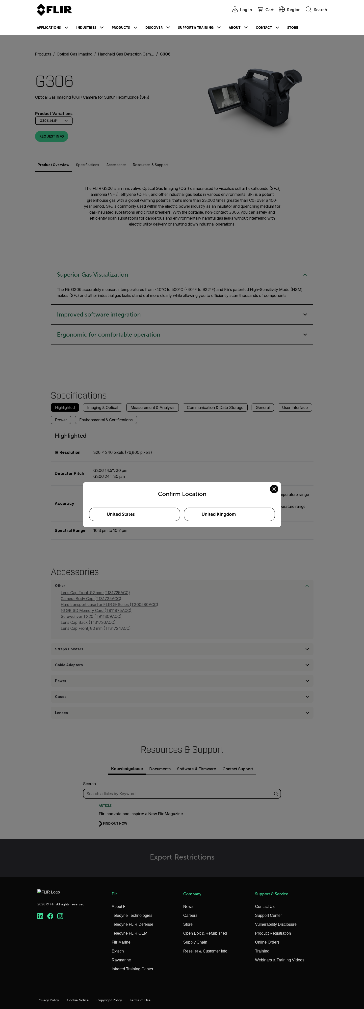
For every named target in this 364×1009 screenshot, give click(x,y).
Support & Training (195, 27)
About (234, 27)
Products (121, 27)
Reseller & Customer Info (205, 951)
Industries (86, 27)
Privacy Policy (48, 1000)
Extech (118, 951)
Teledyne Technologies (132, 915)
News (188, 906)
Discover (154, 27)
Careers (190, 915)
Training (262, 951)
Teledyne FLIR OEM (129, 933)
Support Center (268, 915)
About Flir (120, 906)
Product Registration (273, 933)
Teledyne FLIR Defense (132, 924)
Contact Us (265, 906)
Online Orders (267, 942)
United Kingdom (219, 514)
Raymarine (121, 960)
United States (121, 514)
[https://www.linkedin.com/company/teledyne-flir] (40, 916)
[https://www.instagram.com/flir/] (60, 916)
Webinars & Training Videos (279, 960)
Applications (49, 27)
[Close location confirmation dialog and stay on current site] (274, 489)
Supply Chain (195, 942)
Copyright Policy (109, 1000)
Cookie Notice (78, 1000)
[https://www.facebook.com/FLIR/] (50, 916)
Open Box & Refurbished (205, 933)
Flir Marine (121, 942)
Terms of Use (140, 1000)
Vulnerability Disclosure (276, 924)
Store (292, 27)
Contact (264, 27)
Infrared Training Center (132, 969)
